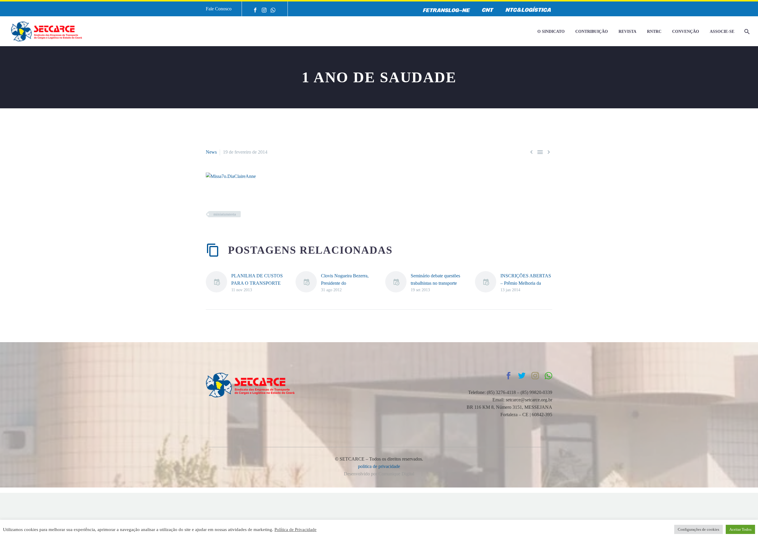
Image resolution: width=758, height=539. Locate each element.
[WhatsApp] (273, 10)
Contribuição (591, 31)
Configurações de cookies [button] (698, 529)
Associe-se (722, 31)
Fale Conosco (219, 8)
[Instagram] (264, 10)
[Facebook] (255, 10)
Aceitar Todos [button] (740, 529)
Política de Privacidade (295, 529)
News (211, 152)
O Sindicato (551, 31)
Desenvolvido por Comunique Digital (379, 473)
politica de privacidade (379, 466)
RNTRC (654, 31)
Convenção (685, 31)
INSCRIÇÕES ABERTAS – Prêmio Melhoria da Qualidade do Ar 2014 (525, 283)
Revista (627, 31)
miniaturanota (224, 214)
